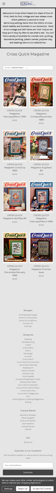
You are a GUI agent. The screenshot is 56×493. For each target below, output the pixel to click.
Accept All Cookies (42, 488)
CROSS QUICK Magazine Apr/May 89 (14, 217)
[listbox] (20, 68)
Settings (8, 488)
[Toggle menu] (3, 3)
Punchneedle (28, 376)
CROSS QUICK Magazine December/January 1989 (14, 271)
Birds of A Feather (28, 421)
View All (28, 429)
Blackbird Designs (28, 415)
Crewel (28, 345)
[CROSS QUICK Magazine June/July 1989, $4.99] (14, 146)
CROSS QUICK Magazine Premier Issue (41, 269)
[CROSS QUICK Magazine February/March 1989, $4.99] (41, 197)
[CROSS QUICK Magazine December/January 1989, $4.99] (14, 248)
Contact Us (28, 323)
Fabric (28, 350)
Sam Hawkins (28, 423)
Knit (28, 396)
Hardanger (28, 353)
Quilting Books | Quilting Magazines (28, 399)
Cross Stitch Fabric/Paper (28, 388)
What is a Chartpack (28, 318)
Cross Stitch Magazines (28, 393)
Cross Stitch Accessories (28, 362)
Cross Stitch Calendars (28, 385)
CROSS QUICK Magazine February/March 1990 (14, 113)
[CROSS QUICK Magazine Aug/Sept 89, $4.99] (41, 146)
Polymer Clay (28, 373)
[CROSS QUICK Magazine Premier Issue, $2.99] (41, 248)
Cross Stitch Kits (28, 391)
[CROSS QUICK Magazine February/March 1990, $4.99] (14, 92)
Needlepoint (28, 368)
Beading (28, 339)
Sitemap (28, 326)
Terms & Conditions (28, 320)
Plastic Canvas (28, 371)
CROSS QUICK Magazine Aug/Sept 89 (41, 167)
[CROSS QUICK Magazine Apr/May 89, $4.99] (14, 197)
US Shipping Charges (28, 315)
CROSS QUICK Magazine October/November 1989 (41, 115)
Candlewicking (28, 342)
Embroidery (28, 348)
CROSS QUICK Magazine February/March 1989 (41, 218)
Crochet (28, 356)
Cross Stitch (28, 359)
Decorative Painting (28, 365)
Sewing (28, 402)
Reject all (22, 488)
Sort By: (7, 68)
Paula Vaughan (28, 418)
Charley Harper (28, 426)
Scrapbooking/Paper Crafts (28, 379)
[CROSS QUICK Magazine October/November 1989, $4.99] (41, 92)
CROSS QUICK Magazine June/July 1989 (14, 167)
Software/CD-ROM (28, 382)
